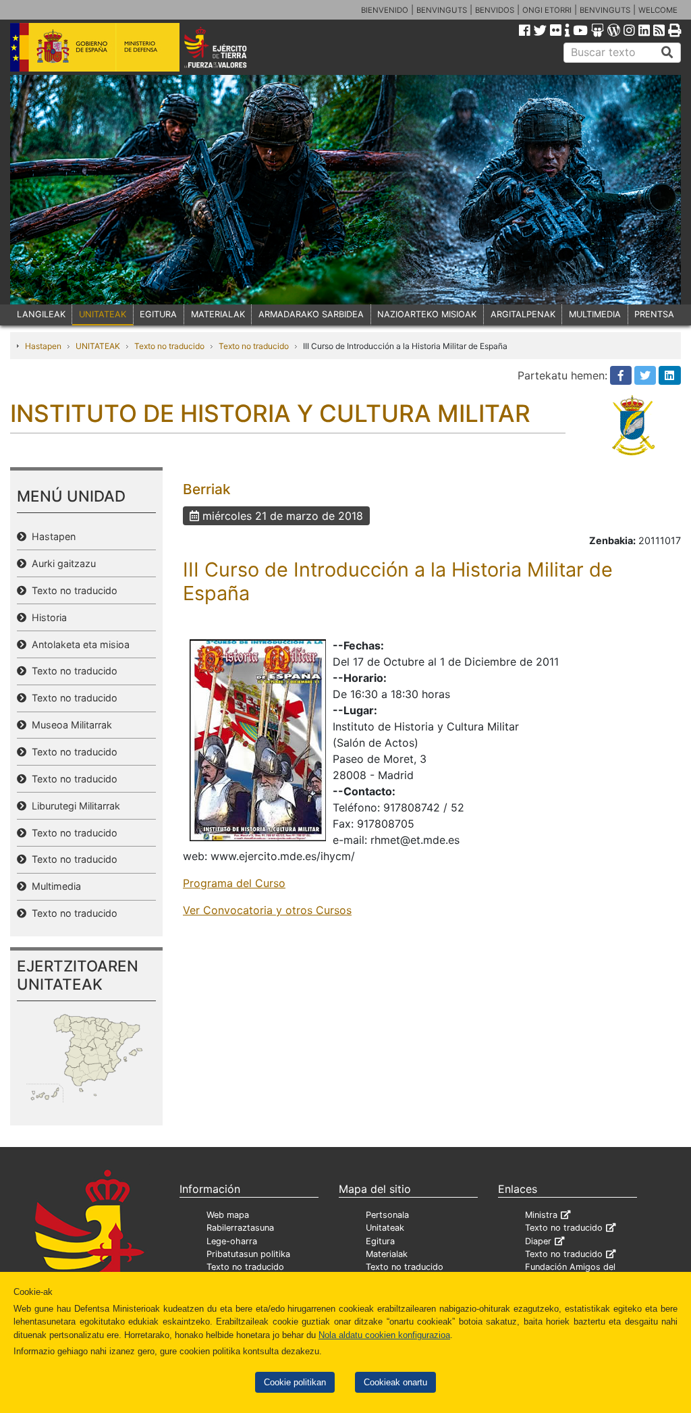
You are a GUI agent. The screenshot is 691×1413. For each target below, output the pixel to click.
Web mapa (227, 1215)
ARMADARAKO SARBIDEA (311, 314)
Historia (46, 617)
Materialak (387, 1254)
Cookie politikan (295, 1382)
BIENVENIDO (384, 10)
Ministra (541, 1215)
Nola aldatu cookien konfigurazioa (384, 1335)
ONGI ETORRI (547, 10)
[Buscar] (667, 52)
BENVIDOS (494, 10)
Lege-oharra (231, 1241)
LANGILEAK (41, 314)
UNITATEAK (102, 314)
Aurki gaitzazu (61, 563)
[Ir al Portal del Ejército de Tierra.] (228, 46)
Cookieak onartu (395, 1382)
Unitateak (385, 1228)
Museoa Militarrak (69, 724)
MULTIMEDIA (595, 314)
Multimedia (53, 886)
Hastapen (43, 346)
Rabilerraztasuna (240, 1228)
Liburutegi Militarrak (73, 805)
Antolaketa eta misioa (78, 644)
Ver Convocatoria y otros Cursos (267, 910)
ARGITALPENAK (523, 314)
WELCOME (658, 10)
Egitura (380, 1241)
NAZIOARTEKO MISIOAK (426, 314)
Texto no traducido (169, 346)
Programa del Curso (234, 883)
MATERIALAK (218, 314)
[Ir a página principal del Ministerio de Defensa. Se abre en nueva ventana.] (94, 46)
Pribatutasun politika (248, 1254)
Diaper (538, 1241)
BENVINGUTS (441, 10)
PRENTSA (654, 314)
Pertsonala (387, 1215)
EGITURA (158, 314)
